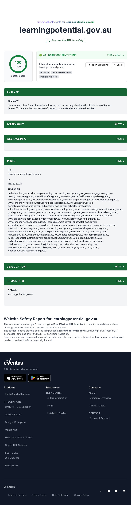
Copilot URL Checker (16, 445)
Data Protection (60, 495)
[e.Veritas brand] (65, 361)
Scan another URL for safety (67, 40)
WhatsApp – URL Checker (18, 437)
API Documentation (57, 398)
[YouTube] (101, 491)
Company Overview (100, 398)
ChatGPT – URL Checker (18, 406)
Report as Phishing (99, 65)
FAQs (50, 405)
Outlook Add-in (13, 414)
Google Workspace (15, 422)
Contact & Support (99, 418)
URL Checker (12, 458)
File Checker (12, 465)
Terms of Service (17, 495)
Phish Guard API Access (17, 394)
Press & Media (97, 405)
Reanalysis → (117, 55)
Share (119, 65)
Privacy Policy (39, 495)
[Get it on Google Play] (39, 378)
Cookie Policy (81, 495)
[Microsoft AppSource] (116, 491)
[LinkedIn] (108, 491)
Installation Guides (56, 413)
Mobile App (11, 429)
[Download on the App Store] (15, 378)
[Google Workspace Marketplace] (124, 491)
